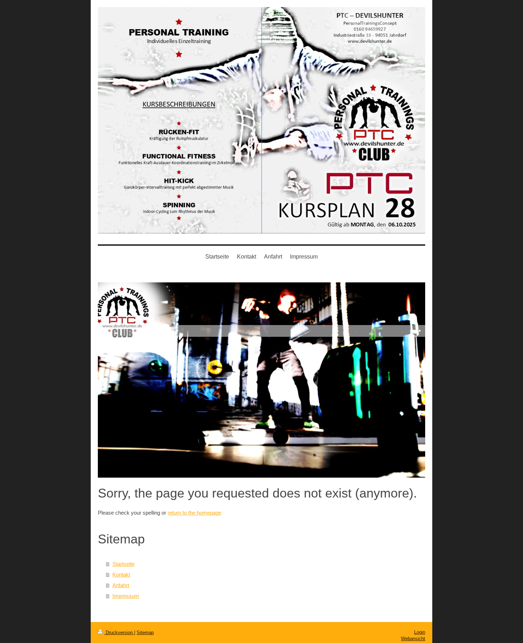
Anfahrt (120, 585)
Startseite (123, 564)
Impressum (125, 596)
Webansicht (413, 638)
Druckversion (119, 632)
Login (419, 632)
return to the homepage (194, 513)
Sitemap (145, 632)
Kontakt (121, 575)
